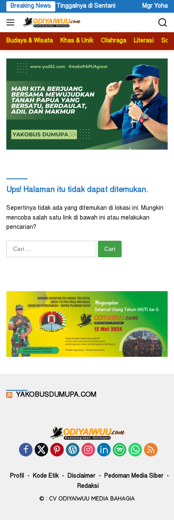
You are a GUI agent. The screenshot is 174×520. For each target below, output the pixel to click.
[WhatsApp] (135, 451)
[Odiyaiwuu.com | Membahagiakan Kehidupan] (50, 22)
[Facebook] (26, 451)
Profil (17, 476)
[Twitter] (41, 451)
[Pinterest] (57, 451)
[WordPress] (72, 451)
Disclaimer (81, 476)
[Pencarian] (163, 23)
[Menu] (12, 22)
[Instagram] (88, 451)
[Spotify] (119, 451)
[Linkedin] (104, 451)
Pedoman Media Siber (133, 476)
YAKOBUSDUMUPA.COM (56, 395)
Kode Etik (46, 476)
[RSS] (151, 451)
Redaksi (88, 486)
